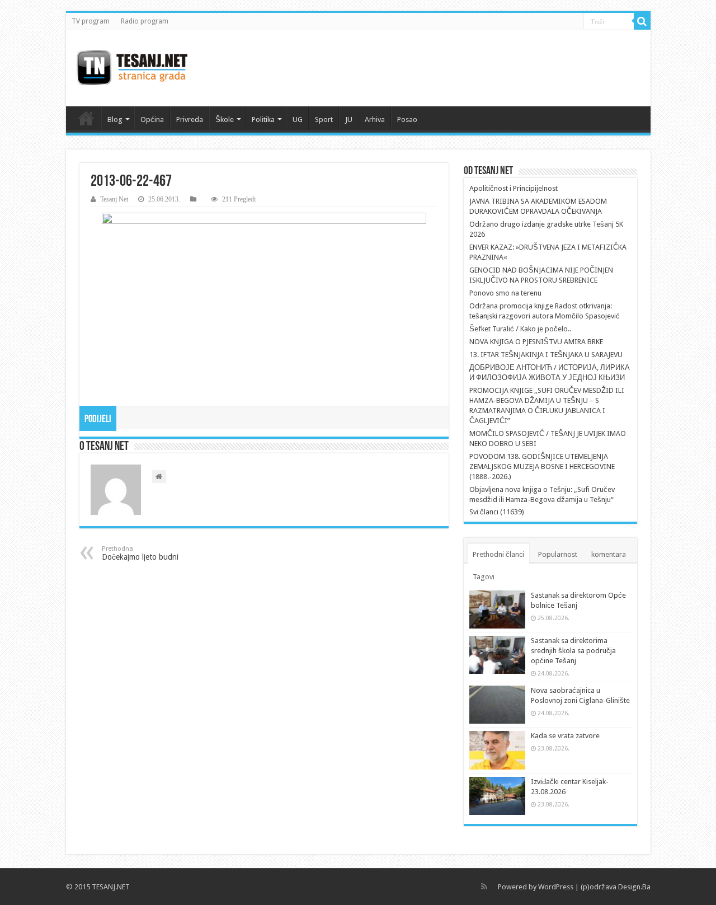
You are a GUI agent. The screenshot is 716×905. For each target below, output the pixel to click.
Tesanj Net (114, 199)
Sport (324, 119)
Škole (224, 119)
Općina (152, 119)
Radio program (144, 21)
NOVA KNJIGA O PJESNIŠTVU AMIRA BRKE (536, 341)
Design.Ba (634, 887)
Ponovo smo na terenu (505, 293)
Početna (86, 118)
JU (348, 119)
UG (298, 119)
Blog (115, 119)
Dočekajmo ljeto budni (140, 553)
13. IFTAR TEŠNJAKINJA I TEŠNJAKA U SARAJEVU (546, 354)
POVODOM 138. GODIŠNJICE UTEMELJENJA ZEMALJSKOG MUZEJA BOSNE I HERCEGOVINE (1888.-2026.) (542, 466)
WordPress (555, 887)
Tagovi (483, 577)
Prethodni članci (498, 554)
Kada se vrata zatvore (565, 735)
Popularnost (557, 554)
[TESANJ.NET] (131, 68)
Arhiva (375, 119)
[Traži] (642, 21)
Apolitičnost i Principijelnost (513, 188)
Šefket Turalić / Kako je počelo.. (520, 329)
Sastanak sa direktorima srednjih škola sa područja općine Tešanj (573, 650)
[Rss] (484, 886)
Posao (407, 119)
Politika (263, 119)
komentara (608, 554)
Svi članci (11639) (496, 512)
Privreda (189, 119)
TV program (91, 21)
